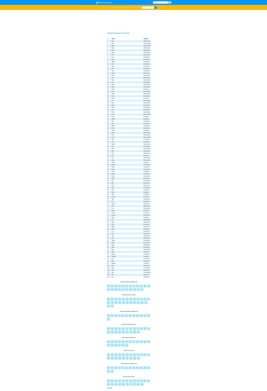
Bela (113, 249)
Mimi (113, 272)
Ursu (113, 57)
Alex (113, 135)
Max (113, 43)
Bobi (113, 50)
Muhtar (113, 119)
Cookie (113, 215)
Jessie (113, 144)
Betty (113, 86)
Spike (113, 105)
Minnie (113, 164)
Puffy (113, 178)
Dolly (113, 222)
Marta (113, 226)
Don (113, 277)
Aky (113, 123)
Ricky (113, 228)
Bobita (113, 61)
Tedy (113, 224)
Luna (113, 114)
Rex (113, 41)
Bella (113, 45)
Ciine (113, 89)
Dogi (113, 80)
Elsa (113, 187)
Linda (113, 96)
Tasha (113, 73)
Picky (113, 217)
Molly (113, 244)
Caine (113, 66)
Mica (113, 265)
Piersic (113, 162)
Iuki (112, 274)
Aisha (113, 171)
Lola (113, 77)
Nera (113, 260)
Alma (113, 267)
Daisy (113, 84)
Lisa (113, 82)
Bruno (113, 75)
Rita (113, 91)
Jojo (113, 199)
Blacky (113, 125)
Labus (113, 210)
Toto (113, 68)
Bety (113, 59)
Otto (113, 235)
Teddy (113, 240)
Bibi (113, 148)
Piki (113, 258)
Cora (113, 128)
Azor (113, 270)
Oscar (113, 107)
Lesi (113, 201)
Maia (113, 194)
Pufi (113, 54)
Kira (113, 180)
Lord (113, 70)
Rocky (113, 93)
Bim (113, 183)
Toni (113, 233)
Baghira (114, 263)
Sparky (113, 254)
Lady (113, 160)
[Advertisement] (133, 20)
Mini (113, 238)
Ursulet (113, 196)
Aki (112, 109)
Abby (113, 247)
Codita (113, 130)
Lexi (113, 231)
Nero (113, 64)
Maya (113, 48)
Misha (113, 132)
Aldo (113, 185)
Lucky (113, 137)
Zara (113, 151)
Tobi (113, 206)
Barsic (113, 173)
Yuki (113, 157)
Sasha (113, 52)
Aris (113, 141)
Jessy (113, 167)
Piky (113, 121)
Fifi (112, 219)
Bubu (113, 112)
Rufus (113, 169)
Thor (113, 153)
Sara (113, 102)
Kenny (113, 212)
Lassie (113, 203)
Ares (113, 146)
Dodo (113, 242)
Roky (113, 176)
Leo (113, 100)
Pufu (113, 155)
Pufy (113, 139)
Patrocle (114, 256)
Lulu (113, 208)
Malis (113, 251)
